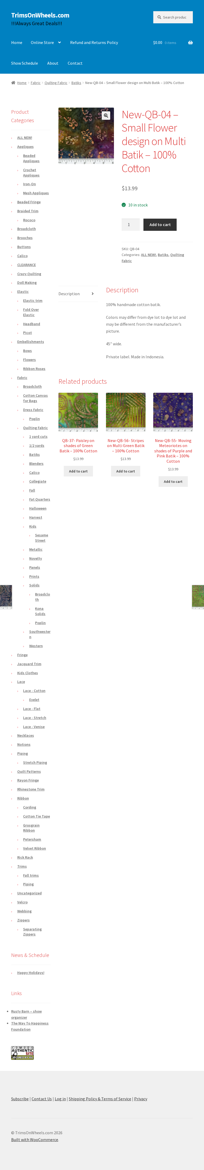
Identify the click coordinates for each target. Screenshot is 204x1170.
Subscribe (20, 1098)
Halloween (37, 508)
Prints (34, 576)
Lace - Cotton (34, 690)
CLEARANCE (26, 264)
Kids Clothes (27, 672)
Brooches (25, 237)
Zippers (23, 920)
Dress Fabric (33, 409)
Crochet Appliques (31, 172)
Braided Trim (28, 211)
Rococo (29, 220)
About (52, 63)
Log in (60, 1098)
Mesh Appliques (36, 193)
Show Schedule (24, 63)
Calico (22, 255)
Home (16, 42)
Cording (29, 807)
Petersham (32, 839)
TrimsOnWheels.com (40, 15)
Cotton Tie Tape (36, 816)
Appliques (25, 146)
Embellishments (30, 341)
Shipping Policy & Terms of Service (100, 1098)
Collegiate (37, 481)
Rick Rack (25, 857)
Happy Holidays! (30, 972)
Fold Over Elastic (31, 312)
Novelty (35, 558)
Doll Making (27, 282)
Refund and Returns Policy (94, 42)
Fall (32, 490)
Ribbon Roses (34, 368)
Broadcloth (26, 228)
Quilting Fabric (56, 82)
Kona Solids (40, 611)
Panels (34, 567)
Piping (22, 753)
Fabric (36, 82)
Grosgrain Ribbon (31, 828)
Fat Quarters (39, 499)
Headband (31, 323)
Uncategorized (29, 893)
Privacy (140, 1098)
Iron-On (29, 184)
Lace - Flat (31, 708)
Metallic (35, 549)
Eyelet (34, 699)
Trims (22, 866)
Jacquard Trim (29, 663)
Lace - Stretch (34, 717)
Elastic (23, 291)
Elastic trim (32, 300)
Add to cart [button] (78, 471)
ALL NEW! (148, 254)
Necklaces (25, 735)
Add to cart (160, 224)
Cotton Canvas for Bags (35, 398)
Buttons (24, 246)
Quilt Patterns (29, 771)
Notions (24, 744)
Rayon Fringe (28, 780)
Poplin (34, 418)
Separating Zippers (32, 932)
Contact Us (42, 1098)
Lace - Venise (34, 726)
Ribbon (23, 798)
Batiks (76, 82)
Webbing (24, 911)
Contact (75, 63)
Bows (27, 350)
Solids (34, 585)
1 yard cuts (38, 436)
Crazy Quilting (29, 273)
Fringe (22, 654)
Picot (27, 332)
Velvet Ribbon (34, 848)
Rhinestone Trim (31, 789)
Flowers (29, 359)
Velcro (22, 902)
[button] (106, 115)
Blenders (36, 463)
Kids (32, 526)
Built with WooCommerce (34, 1139)
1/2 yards (36, 445)
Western (36, 645)
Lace (21, 681)
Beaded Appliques (31, 158)
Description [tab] (69, 293)
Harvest (35, 517)
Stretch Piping (35, 762)
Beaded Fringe (29, 202)
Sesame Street (41, 538)
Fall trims (31, 875)
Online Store (42, 42)
